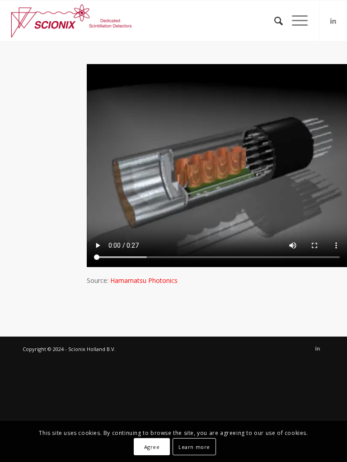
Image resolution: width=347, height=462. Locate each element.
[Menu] (295, 20)
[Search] (274, 20)
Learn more (194, 447)
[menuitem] (274, 20)
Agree (152, 447)
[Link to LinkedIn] (333, 21)
